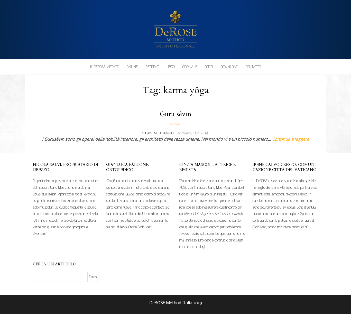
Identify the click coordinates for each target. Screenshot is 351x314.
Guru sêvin (175, 114)
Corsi (209, 66)
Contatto (253, 66)
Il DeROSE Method (104, 66)
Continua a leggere (290, 139)
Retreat (152, 66)
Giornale (189, 66)
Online (132, 66)
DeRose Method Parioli (159, 133)
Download (229, 66)
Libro (171, 66)
